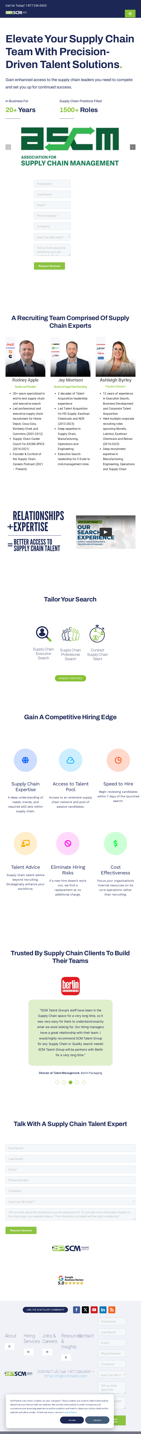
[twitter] (85, 1309)
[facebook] (76, 1309)
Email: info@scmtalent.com (66, 1376)
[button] (8, 147)
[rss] (111, 1309)
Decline (97, 1420)
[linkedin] (103, 1309)
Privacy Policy (69, 1412)
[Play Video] (106, 532)
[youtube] (94, 1309)
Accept (72, 1420)
